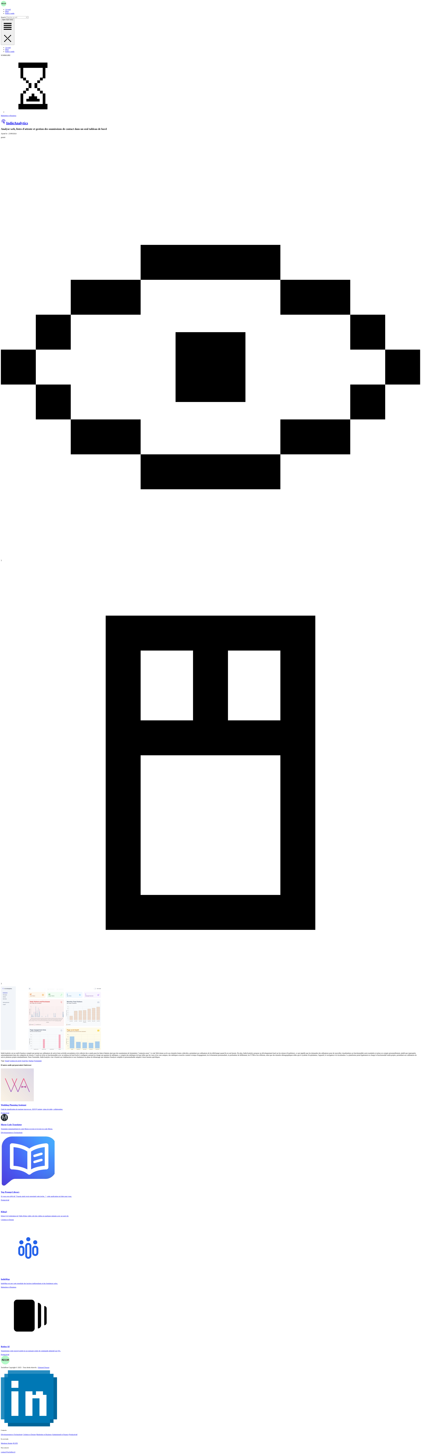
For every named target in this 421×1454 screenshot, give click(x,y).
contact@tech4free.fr (8, 1452)
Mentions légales (6, 1443)
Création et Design (29, 1434)
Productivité (73, 1434)
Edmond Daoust (43, 1367)
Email (7, 1061)
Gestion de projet (15, 1061)
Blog (7, 11)
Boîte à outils (9, 13)
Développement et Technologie (11, 1434)
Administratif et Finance (60, 1434)
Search (3, 17)
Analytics (25, 1061)
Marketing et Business (8, 116)
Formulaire (38, 1061)
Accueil (8, 9)
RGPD (15, 1443)
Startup (31, 1061)
